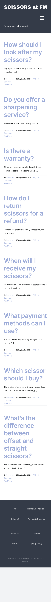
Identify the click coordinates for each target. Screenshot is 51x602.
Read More (8, 85)
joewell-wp (10, 79)
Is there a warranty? (19, 154)
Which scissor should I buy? (25, 374)
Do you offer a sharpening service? (24, 107)
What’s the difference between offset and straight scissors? (19, 437)
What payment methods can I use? (25, 323)
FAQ (34, 79)
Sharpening (36, 544)
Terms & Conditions (36, 509)
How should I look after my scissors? (23, 52)
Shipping (15, 519)
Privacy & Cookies (36, 519)
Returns (14, 544)
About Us (15, 533)
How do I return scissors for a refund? (23, 209)
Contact (36, 533)
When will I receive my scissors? (20, 268)
